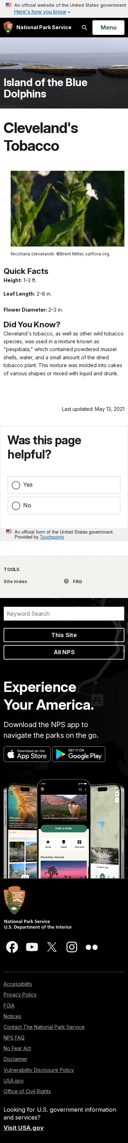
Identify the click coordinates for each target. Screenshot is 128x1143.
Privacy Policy (20, 994)
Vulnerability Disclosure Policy (39, 1070)
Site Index (15, 581)
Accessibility (18, 984)
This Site (64, 635)
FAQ (77, 581)
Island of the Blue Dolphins (45, 88)
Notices (12, 1016)
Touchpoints (52, 536)
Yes (28, 484)
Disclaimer (15, 1059)
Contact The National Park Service (44, 1027)
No (27, 505)
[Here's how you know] (64, 9)
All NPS (64, 652)
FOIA (9, 1005)
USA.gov (14, 1081)
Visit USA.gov (24, 1127)
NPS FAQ (14, 1037)
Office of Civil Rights (27, 1091)
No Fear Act (17, 1048)
